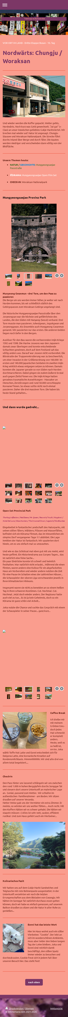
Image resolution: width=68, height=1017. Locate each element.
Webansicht (56, 1008)
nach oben (34, 982)
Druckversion (16, 1008)
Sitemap (29, 1008)
